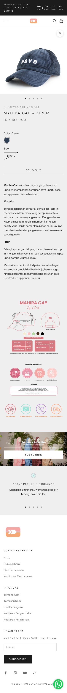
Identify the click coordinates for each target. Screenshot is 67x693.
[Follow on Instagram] (15, 673)
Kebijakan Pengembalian (18, 613)
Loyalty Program (13, 607)
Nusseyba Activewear (21, 107)
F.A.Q (7, 557)
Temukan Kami (12, 601)
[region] (33, 487)
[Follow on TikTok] (34, 673)
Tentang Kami (12, 594)
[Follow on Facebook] (5, 673)
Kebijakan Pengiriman (16, 619)
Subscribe (33, 454)
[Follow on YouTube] (25, 673)
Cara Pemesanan (14, 570)
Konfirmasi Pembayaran (18, 576)
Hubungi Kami (12, 564)
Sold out (34, 170)
